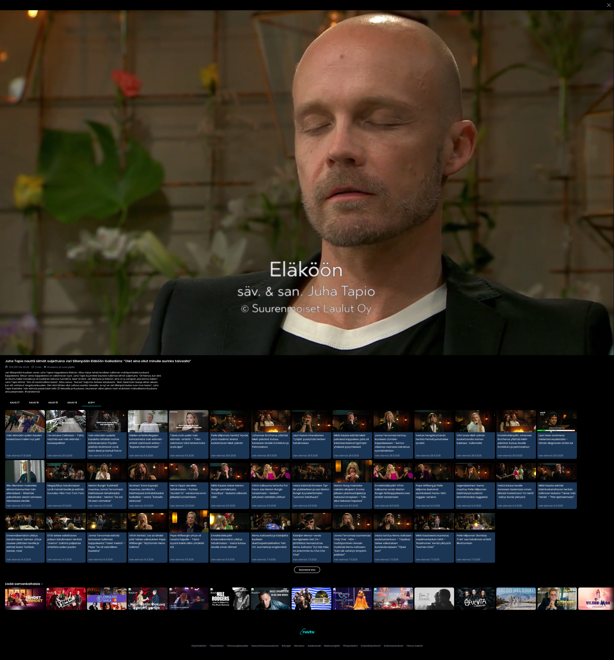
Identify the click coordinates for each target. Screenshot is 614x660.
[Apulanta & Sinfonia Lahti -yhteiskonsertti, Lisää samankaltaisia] (475, 599)
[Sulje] (609, 5)
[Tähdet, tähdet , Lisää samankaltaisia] (25, 599)
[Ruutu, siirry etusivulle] (307, 632)
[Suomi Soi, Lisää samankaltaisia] (311, 599)
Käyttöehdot (199, 645)
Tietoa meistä (414, 645)
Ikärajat (286, 645)
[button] (307, 182)
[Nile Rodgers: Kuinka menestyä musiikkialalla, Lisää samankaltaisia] (229, 599)
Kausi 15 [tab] (53, 402)
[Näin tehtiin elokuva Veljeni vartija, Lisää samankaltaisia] (148, 599)
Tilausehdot (217, 645)
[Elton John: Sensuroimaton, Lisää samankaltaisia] (557, 599)
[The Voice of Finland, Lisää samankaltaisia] (66, 599)
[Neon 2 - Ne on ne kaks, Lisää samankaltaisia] (434, 599)
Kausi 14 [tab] (72, 402)
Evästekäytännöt (371, 645)
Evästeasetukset (393, 645)
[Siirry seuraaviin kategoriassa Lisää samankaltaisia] (609, 599)
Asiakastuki (314, 645)
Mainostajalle (332, 645)
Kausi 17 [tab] (15, 402)
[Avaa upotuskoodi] (608, 14)
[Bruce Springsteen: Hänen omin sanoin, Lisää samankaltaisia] (270, 599)
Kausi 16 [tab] (34, 402)
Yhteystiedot (350, 645)
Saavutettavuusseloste (265, 645)
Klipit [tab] (91, 402)
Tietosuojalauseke (237, 645)
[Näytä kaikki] (307, 597)
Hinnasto (299, 645)
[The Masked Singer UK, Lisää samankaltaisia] (352, 599)
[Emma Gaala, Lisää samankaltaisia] (107, 599)
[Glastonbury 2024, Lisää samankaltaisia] (393, 599)
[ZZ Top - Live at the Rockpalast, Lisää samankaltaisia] (189, 599)
